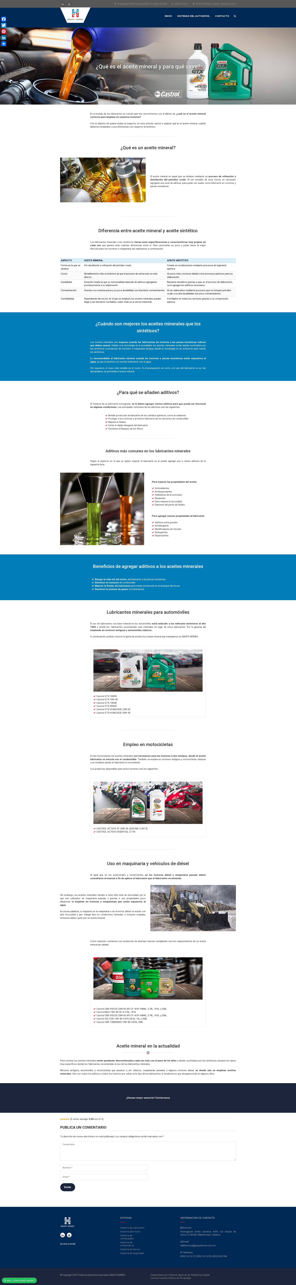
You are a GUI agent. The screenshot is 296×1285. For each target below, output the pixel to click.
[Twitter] (4, 25)
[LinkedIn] (4, 38)
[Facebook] (4, 19)
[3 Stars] (65, 1119)
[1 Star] (61, 1119)
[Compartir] (4, 44)
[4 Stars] (67, 1119)
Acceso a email (67, 1244)
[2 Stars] (63, 1119)
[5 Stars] (68, 1119)
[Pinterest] (4, 31)
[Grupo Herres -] (75, 16)
